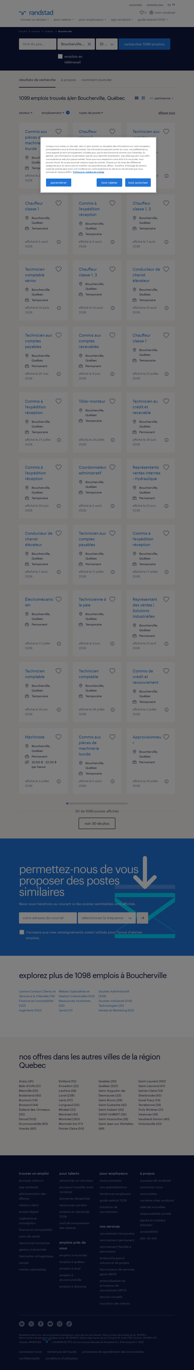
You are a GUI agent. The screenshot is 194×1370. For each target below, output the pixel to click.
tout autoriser (138, 182)
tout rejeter (109, 182)
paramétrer (59, 182)
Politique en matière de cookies (88, 172)
